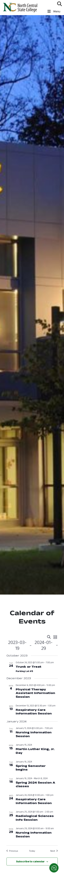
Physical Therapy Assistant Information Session (35, 693)
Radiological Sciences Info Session (35, 817)
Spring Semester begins (31, 767)
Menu (56, 11)
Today (32, 851)
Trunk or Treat (28, 666)
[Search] (59, 4)
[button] (54, 868)
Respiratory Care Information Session (34, 711)
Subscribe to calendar (30, 861)
